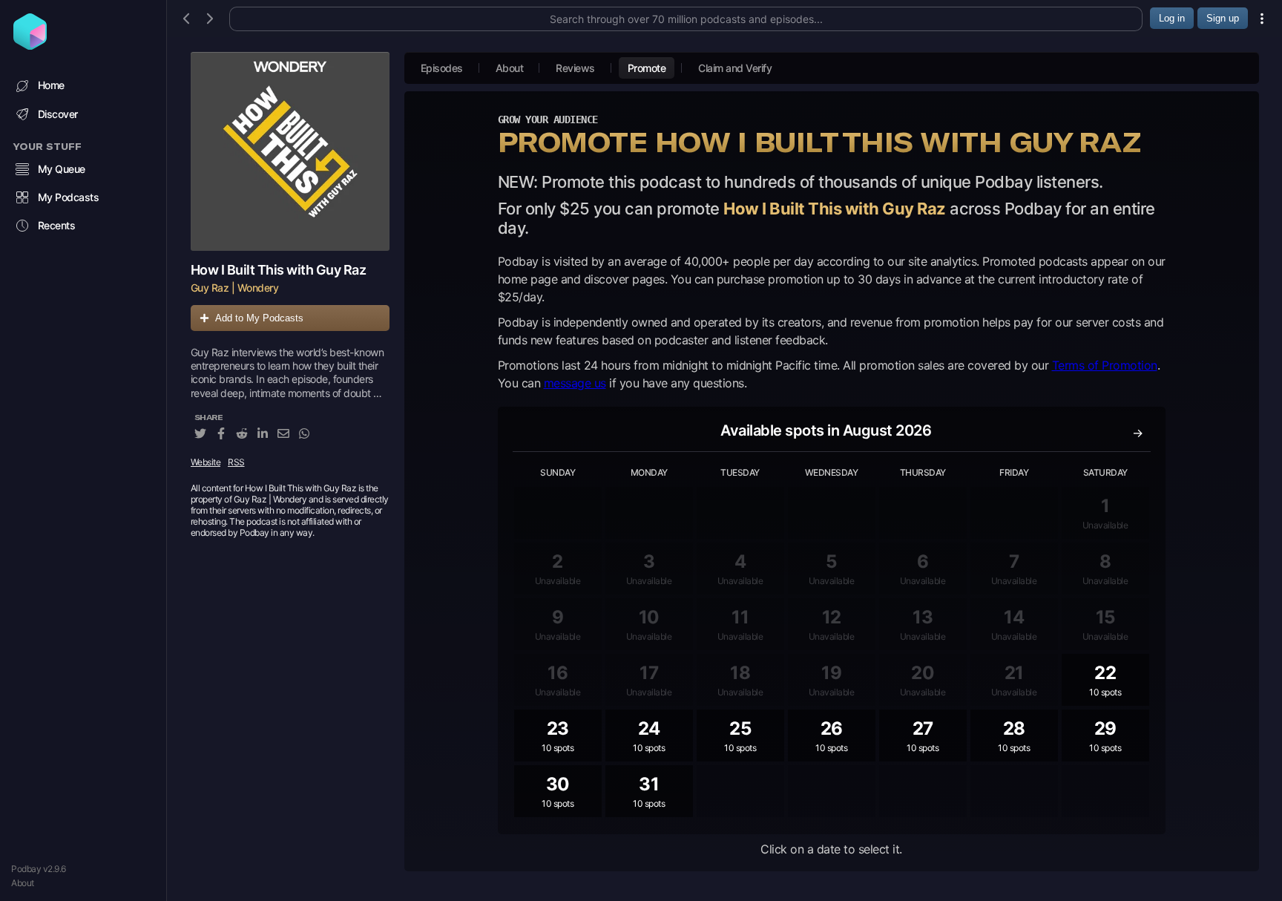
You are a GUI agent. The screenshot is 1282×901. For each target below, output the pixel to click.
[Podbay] (30, 45)
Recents (57, 225)
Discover (58, 114)
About (22, 882)
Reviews (575, 68)
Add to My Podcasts (259, 318)
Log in (1172, 18)
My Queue (61, 169)
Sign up (1222, 18)
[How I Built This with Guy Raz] (290, 151)
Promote (647, 68)
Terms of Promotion (1104, 365)
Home (51, 85)
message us (575, 383)
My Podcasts (68, 197)
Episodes (442, 68)
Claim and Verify (735, 68)
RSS (236, 462)
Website (206, 462)
